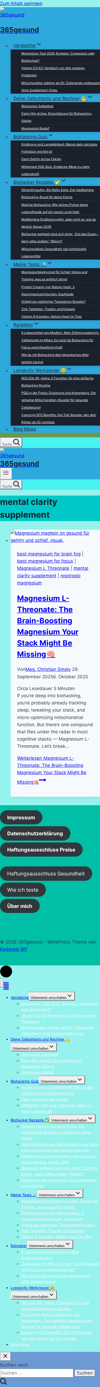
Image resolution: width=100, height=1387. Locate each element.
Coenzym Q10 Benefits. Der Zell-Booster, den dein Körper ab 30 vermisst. (58, 418)
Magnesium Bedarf (35, 128)
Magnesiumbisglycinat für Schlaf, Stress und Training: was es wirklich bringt (54, 275)
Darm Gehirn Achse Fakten (41, 159)
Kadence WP (13, 949)
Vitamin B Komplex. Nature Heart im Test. (51, 316)
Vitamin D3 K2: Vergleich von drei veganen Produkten (53, 71)
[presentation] (55, 537)
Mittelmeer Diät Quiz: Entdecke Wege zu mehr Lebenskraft (55, 170)
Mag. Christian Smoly (48, 669)
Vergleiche (20, 997)
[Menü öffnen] (6, 473)
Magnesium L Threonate (43, 568)
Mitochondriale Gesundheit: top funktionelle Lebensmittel (53, 252)
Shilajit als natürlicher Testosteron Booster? (53, 302)
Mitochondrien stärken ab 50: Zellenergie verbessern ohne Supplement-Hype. (60, 86)
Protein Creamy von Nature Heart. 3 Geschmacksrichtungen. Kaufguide (48, 290)
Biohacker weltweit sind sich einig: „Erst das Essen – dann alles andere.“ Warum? (60, 237)
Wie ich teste (22, 890)
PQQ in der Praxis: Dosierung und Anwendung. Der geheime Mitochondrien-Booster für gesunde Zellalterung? (58, 400)
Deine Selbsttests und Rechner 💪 (40, 1039)
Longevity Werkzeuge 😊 (32, 1287)
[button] (6, 971)
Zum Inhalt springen (21, 3)
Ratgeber (19, 1245)
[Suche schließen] (5, 1356)
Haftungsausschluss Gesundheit (46, 873)
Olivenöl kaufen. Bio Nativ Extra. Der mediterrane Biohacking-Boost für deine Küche (57, 193)
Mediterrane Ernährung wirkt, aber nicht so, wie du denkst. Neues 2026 (58, 223)
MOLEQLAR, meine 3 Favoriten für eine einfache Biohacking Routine (57, 381)
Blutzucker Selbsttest (37, 106)
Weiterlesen (51, 770)
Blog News (24, 429)
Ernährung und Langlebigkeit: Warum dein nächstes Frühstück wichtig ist (59, 147)
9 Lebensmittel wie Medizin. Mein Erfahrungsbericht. (60, 333)
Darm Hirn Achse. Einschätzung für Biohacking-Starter (56, 117)
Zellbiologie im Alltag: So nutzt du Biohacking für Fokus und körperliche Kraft (57, 343)
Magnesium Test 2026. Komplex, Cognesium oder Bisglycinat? (58, 57)
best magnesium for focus (45, 561)
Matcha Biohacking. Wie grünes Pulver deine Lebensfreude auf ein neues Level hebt (54, 208)
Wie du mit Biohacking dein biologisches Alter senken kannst (55, 358)
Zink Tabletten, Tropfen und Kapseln (48, 309)
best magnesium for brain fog (49, 554)
